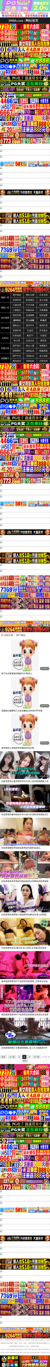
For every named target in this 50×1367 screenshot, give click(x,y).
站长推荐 (5, 318)
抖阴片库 (5, 348)
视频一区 (5, 297)
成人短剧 (43, 356)
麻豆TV (30, 335)
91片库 (17, 341)
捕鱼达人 (17, 325)
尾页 (25, 1061)
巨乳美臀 (43, 305)
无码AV (5, 338)
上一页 (12, 1057)
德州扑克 (43, 325)
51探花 (43, 335)
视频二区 (5, 308)
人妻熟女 (17, 310)
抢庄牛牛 (30, 325)
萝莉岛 (43, 341)
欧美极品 (30, 300)
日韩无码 (43, 361)
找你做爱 (43, 315)
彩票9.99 (17, 330)
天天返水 (43, 330)
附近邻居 (17, 315)
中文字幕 (30, 305)
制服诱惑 (43, 351)
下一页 (36, 1057)
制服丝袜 (30, 310)
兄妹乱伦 (30, 356)
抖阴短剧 (30, 361)
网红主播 (30, 295)
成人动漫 (43, 300)
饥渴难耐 (30, 315)
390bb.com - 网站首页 (23, 20)
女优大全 (30, 341)
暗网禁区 (17, 351)
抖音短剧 (17, 335)
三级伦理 (17, 305)
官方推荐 (5, 328)
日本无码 (43, 295)
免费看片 (5, 358)
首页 (3, 1057)
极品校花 (17, 361)
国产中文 (17, 356)
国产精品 (17, 295)
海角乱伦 (30, 351)
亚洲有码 (17, 300)
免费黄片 (43, 346)
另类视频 (43, 310)
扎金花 (30, 330)
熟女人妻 (30, 346)
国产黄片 (17, 346)
